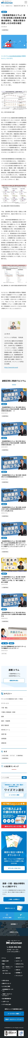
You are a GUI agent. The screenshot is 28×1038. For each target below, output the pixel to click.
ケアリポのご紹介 (6, 1004)
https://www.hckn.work (11, 367)
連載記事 (4, 12)
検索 (24, 777)
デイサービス (5, 703)
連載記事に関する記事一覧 (19, 5)
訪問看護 (3, 738)
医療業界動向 (5, 30)
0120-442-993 (15, 947)
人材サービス (5, 1001)
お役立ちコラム (9, 5)
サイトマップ (19, 975)
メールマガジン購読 (13, 1014)
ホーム (2, 5)
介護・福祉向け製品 (6, 973)
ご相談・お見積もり (14, 899)
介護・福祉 (4, 708)
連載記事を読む (14, 680)
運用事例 (18, 958)
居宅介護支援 (5, 725)
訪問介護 (3, 734)
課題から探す (5, 961)
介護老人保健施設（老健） (8, 712)
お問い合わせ (5, 980)
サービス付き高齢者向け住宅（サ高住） (12, 699)
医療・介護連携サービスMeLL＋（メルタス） (7, 967)
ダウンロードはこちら (14, 868)
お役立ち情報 (5, 755)
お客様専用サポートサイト (7, 990)
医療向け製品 (5, 970)
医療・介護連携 (5, 721)
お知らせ (18, 970)
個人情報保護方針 (6, 998)
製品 (3, 964)
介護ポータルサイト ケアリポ (7, 994)
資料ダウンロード (6, 983)
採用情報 (18, 972)
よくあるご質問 (6, 986)
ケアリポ (4, 653)
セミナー (18, 961)
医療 (2, 716)
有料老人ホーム (5, 730)
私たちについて (19, 967)
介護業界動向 (5, 587)
